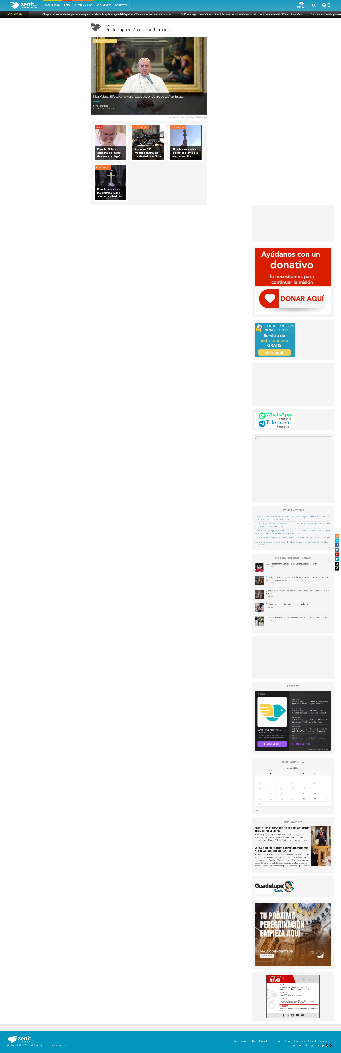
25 (271, 799)
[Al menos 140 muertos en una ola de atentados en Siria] (148, 142)
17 (260, 794)
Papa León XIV (52, 5)
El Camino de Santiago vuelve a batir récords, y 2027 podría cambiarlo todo (297, 618)
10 (260, 789)
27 (293, 799)
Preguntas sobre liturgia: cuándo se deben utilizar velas (289, 604)
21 (304, 794)
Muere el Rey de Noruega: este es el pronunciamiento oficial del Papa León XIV (287, 538)
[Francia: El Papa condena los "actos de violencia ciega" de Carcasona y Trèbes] (110, 142)
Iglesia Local (102, 167)
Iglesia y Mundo (83, 5)
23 (325, 794)
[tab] (280, 979)
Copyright (312, 1041)
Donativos (121, 5)
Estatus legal (300, 1041)
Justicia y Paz (140, 127)
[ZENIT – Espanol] (26, 5)
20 (293, 794)
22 (315, 794)
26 (282, 799)
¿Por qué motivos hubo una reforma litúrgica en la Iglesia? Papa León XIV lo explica (297, 592)
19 (282, 794)
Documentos (103, 5)
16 (325, 789)
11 (271, 789)
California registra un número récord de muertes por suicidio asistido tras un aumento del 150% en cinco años (141, 14)
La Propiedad (263, 1041)
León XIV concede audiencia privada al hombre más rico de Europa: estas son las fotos (291, 542)
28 (304, 799)
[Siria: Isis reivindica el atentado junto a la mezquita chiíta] (185, 142)
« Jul (256, 810)
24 (260, 799)
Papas (99, 127)
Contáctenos (325, 1041)
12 (282, 789)
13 (293, 789)
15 (315, 789)
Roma (67, 5)
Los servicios (277, 1041)
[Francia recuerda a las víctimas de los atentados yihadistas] (110, 182)
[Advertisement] (293, 223)
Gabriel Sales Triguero (103, 108)
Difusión (289, 1041)
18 (271, 794)
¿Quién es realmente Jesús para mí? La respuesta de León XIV (291, 564)
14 (304, 789)
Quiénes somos (241, 1041)
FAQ (253, 1041)
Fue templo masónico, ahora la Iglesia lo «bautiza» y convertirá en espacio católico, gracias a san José (297, 578)
